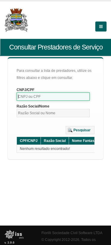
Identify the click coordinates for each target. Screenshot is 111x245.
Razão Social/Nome (33, 106)
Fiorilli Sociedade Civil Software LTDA (71, 233)
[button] (80, 130)
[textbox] (53, 96)
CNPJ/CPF (25, 90)
